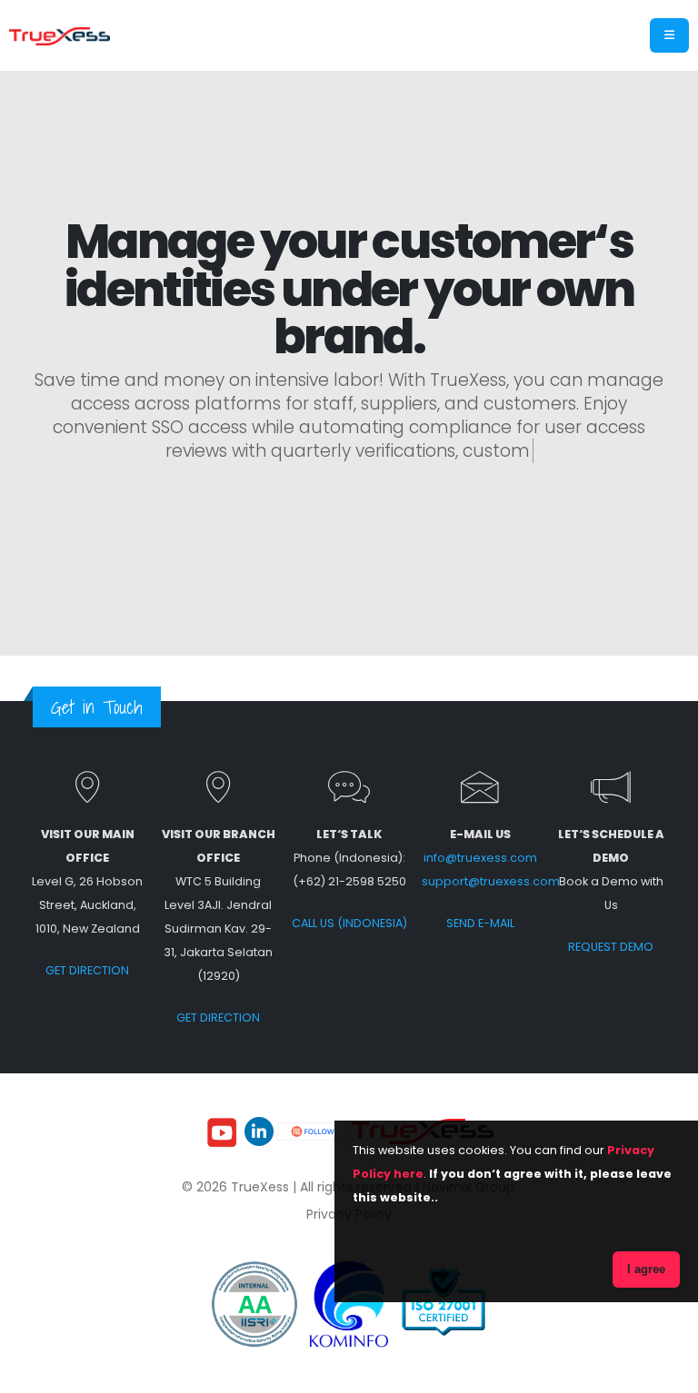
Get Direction (87, 970)
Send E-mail (480, 923)
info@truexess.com (480, 857)
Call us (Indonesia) (349, 923)
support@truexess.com (491, 881)
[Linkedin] (259, 1131)
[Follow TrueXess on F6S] (314, 1130)
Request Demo (610, 946)
